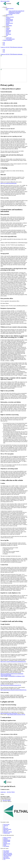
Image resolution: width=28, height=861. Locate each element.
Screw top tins (12, 10)
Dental (4, 844)
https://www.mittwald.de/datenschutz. (9, 183)
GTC (4, 859)
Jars (20, 10)
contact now (3, 792)
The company (6, 850)
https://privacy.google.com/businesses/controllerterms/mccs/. (13, 661)
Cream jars (17, 10)
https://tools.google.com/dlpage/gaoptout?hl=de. (11, 685)
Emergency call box (15, 13)
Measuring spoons (14, 12)
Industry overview (7, 837)
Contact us (3, 47)
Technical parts (6, 833)
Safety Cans (5, 830)
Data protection (6, 858)
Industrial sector (6, 843)
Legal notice (6, 856)
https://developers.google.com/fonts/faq (9, 713)
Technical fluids (6, 841)
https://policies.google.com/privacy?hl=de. (16, 714)
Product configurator (7, 40)
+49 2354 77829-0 (9, 47)
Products (15, 47)
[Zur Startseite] (14, 4)
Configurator (19, 47)
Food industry (6, 846)
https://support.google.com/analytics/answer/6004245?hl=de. (14, 689)
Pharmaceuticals (6, 840)
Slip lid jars (5, 828)
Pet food (5, 842)
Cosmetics (5, 838)
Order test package (7, 855)
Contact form (6, 852)
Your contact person (7, 853)
